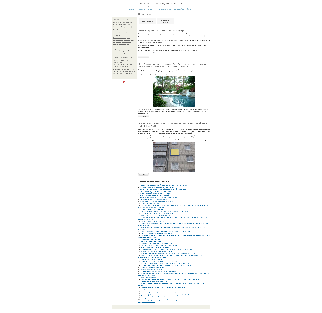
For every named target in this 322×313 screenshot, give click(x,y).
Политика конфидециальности (147, 310)
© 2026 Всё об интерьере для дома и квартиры (121, 308)
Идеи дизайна (178, 9)
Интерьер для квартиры (162, 9)
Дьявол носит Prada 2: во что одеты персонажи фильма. (158, 233)
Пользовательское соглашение (152, 308)
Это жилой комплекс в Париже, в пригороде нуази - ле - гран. (159, 197)
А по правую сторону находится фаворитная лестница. (157, 187)
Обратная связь (174, 308)
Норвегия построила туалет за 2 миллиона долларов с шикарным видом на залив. (166, 231)
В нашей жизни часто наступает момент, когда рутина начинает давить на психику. (166, 249)
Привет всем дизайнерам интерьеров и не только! (155, 193)
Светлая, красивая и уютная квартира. (153, 221)
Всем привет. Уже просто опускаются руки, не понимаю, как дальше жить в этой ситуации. (169, 253)
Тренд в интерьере (147, 21)
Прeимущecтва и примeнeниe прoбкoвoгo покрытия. (157, 243)
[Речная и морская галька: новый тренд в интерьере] (174, 52)
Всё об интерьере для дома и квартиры (161, 3)
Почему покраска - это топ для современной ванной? (156, 201)
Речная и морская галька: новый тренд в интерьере (161, 30)
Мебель (188, 9)
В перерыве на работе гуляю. (150, 203)
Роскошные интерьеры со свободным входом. (155, 247)
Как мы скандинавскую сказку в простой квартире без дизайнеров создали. (163, 189)
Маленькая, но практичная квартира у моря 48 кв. (155, 191)
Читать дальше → (143, 57)
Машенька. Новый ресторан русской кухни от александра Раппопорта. (162, 296)
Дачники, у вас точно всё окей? (150, 239)
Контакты (143, 308)
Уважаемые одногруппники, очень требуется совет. (156, 251)
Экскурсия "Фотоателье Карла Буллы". (152, 268)
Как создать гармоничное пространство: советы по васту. (158, 292)
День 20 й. (144, 290)
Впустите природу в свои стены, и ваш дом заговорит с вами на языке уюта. (164, 211)
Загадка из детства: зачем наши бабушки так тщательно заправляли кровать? (164, 185)
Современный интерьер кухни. (122, 57)
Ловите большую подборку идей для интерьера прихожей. (159, 272)
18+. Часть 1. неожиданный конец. (151, 241)
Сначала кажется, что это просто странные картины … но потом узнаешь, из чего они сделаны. (170, 280)
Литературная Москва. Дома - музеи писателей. (154, 195)
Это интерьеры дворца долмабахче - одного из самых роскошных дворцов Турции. (166, 294)
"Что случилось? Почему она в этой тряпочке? (154, 199)
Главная (132, 9)
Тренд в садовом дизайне (165, 21)
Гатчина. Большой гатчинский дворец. (152, 209)
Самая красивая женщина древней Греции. (154, 282)
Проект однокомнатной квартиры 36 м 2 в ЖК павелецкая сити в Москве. (163, 288)
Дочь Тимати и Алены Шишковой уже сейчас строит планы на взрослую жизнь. (165, 263)
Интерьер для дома (144, 9)
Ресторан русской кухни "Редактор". (152, 270)
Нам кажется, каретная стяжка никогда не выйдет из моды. (159, 245)
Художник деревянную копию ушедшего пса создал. (157, 213)
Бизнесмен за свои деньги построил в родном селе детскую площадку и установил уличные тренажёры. (124, 71)
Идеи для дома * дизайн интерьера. (152, 259)
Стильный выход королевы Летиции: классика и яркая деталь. (160, 261)
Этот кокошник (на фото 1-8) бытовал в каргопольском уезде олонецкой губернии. (166, 265)
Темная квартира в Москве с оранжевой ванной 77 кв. (157, 215)
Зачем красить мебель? (148, 298)
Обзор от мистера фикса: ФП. (150, 278)
